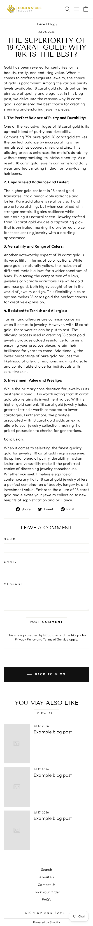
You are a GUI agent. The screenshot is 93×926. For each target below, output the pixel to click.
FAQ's (46, 899)
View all (46, 713)
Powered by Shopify (46, 922)
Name (10, 539)
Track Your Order (46, 892)
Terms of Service (56, 639)
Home (40, 24)
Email (10, 561)
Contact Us (46, 884)
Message (13, 584)
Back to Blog (49, 674)
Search (46, 869)
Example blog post (53, 732)
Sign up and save (45, 912)
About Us (46, 877)
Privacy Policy (25, 639)
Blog (52, 24)
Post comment (46, 622)
